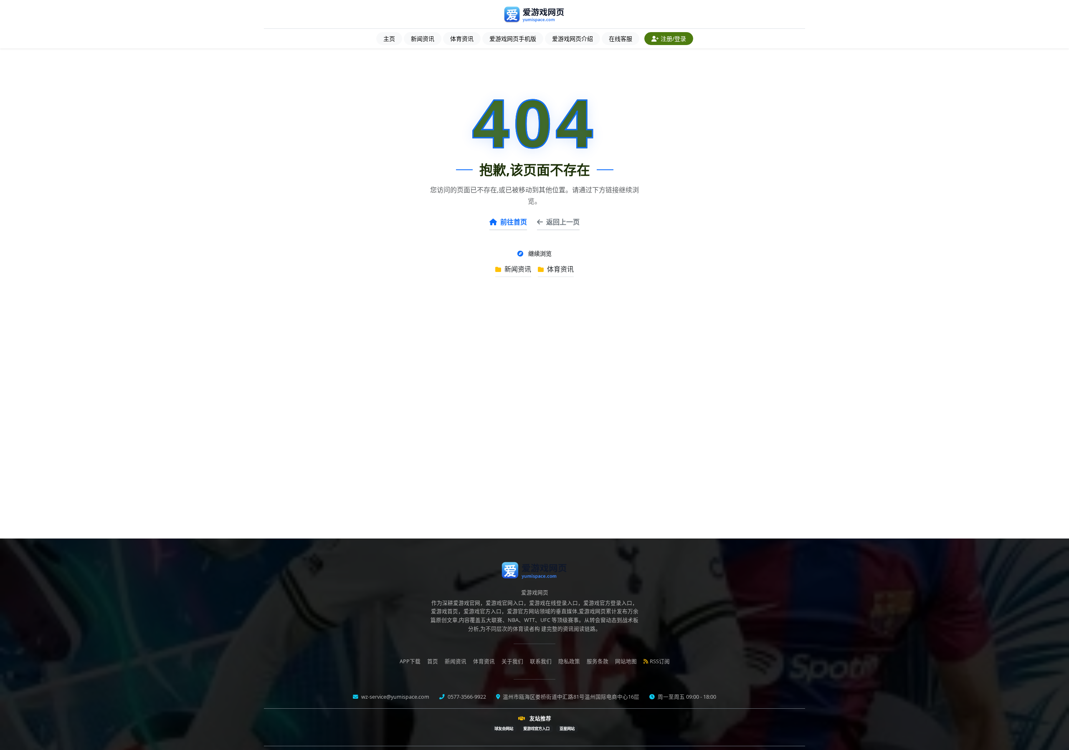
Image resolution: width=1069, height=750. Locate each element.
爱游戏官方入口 (536, 728)
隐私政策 (569, 661)
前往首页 (513, 222)
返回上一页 (563, 222)
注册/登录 (673, 39)
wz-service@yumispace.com (394, 696)
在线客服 (620, 39)
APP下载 (410, 661)
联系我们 (541, 661)
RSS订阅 (660, 661)
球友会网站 (503, 728)
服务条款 (597, 661)
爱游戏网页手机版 (512, 39)
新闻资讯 (422, 39)
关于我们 (512, 661)
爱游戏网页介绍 (572, 39)
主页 (389, 39)
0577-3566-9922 (466, 696)
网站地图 (626, 661)
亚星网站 (567, 728)
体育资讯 (462, 39)
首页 (432, 661)
